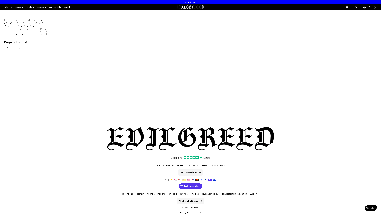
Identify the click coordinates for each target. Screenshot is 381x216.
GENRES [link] (40, 7)
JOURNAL (66, 7)
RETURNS (195, 193)
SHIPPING (173, 193)
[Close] (378, 2)
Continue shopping (12, 47)
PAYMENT (184, 193)
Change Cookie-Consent (190, 213)
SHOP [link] (7, 7)
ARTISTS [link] (18, 7)
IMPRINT (125, 193)
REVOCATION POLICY (210, 193)
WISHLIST (253, 193)
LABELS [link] (29, 7)
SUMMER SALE (55, 7)
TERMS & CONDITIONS (156, 193)
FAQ (132, 193)
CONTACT (140, 193)
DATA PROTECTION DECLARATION (234, 193)
